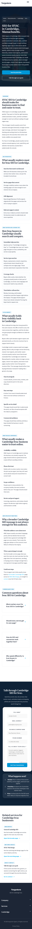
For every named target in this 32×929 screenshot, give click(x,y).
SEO (26, 18)
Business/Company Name (17, 729)
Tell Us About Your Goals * (17, 746)
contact (6, 579)
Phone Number (17, 738)
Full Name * (17, 712)
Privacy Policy (16, 926)
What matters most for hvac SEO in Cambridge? (15, 605)
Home (4, 18)
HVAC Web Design (14, 577)
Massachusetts (12, 18)
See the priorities (16, 72)
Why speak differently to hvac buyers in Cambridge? (15, 658)
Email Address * (17, 721)
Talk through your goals (16, 78)
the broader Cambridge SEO (16, 574)
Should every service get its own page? (15, 622)
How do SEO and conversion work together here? (12, 639)
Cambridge (20, 18)
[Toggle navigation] (29, 3)
